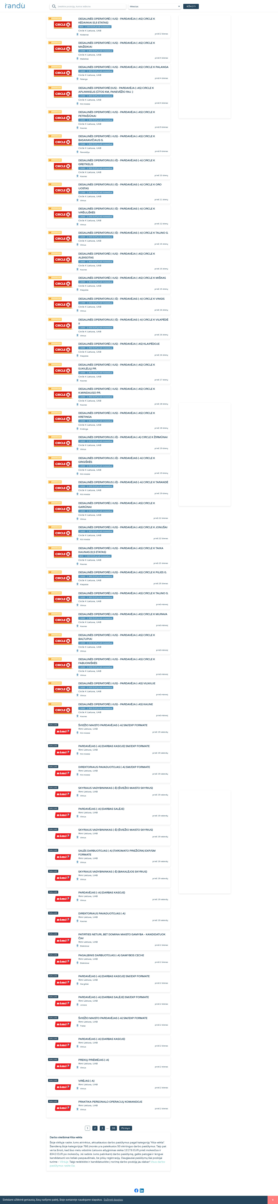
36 (113, 1128)
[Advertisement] (204, 67)
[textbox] (155, 6)
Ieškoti (191, 6)
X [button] (272, 1200)
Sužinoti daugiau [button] (113, 1199)
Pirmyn (125, 1128)
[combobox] (154, 6)
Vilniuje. (64, 1161)
